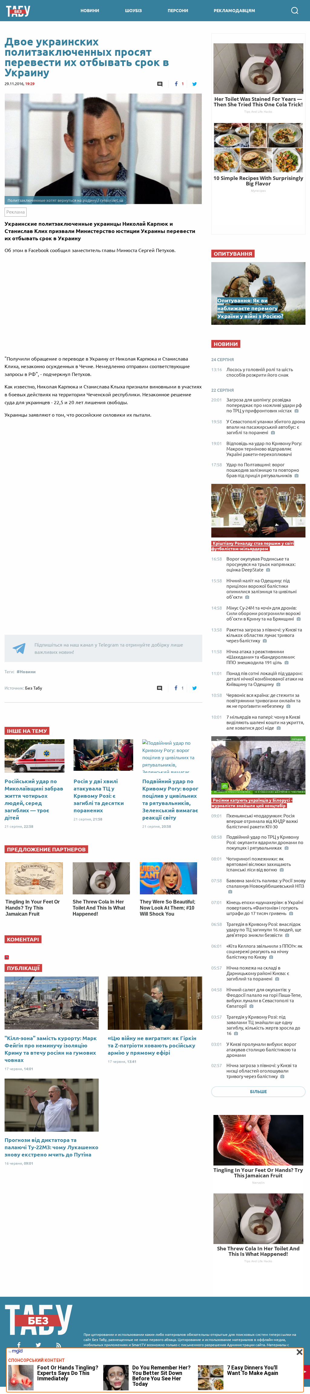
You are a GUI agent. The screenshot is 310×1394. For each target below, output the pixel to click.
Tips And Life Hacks (258, 1261)
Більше (258, 1091)
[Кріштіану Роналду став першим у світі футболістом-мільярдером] (258, 512)
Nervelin (258, 1182)
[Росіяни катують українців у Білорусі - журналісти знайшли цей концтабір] (258, 766)
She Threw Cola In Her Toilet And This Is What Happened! (99, 908)
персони (178, 10)
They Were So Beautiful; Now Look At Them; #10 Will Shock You (167, 908)
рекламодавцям (234, 10)
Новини (28, 671)
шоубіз (133, 10)
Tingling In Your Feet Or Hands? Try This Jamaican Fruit (32, 908)
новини (90, 10)
